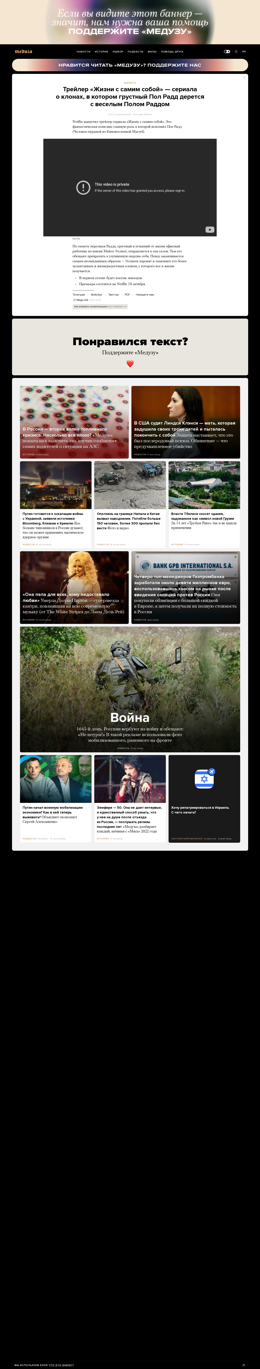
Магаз (152, 51)
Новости (83, 51)
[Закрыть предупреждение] (243, 1365)
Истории (101, 51)
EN (244, 51)
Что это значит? (61, 1365)
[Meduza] (23, 51)
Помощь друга (172, 51)
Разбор (118, 51)
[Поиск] (236, 52)
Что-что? (95, 300)
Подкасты (135, 51)
